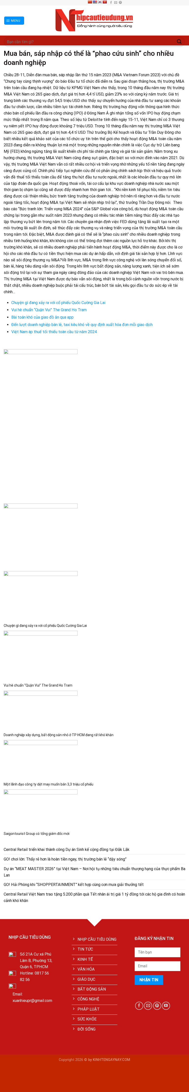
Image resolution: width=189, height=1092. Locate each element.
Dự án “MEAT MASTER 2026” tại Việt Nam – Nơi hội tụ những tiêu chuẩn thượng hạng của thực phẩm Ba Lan (94, 872)
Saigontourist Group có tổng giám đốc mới (36, 834)
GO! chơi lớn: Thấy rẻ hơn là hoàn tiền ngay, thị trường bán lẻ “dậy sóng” (65, 859)
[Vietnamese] (104, 2)
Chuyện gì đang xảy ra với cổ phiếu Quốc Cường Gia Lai (58, 302)
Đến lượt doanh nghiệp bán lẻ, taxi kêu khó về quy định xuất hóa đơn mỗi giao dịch (82, 324)
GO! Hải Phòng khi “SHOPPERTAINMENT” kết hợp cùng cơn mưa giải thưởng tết (74, 884)
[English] (95, 2)
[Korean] (99, 2)
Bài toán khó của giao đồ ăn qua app (42, 317)
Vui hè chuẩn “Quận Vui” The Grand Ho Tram (49, 309)
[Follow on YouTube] (166, 1006)
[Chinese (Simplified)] (90, 2)
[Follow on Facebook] (111, 2)
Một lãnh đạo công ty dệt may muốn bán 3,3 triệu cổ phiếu (48, 784)
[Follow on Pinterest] (120, 2)
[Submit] (179, 42)
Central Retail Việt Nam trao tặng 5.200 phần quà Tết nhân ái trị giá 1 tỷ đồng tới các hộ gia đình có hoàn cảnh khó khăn (94, 897)
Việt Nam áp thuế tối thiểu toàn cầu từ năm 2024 (54, 331)
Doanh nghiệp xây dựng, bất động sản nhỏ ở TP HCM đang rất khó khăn (58, 735)
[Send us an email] (115, 2)
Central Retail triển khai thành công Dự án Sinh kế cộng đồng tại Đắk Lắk (66, 849)
